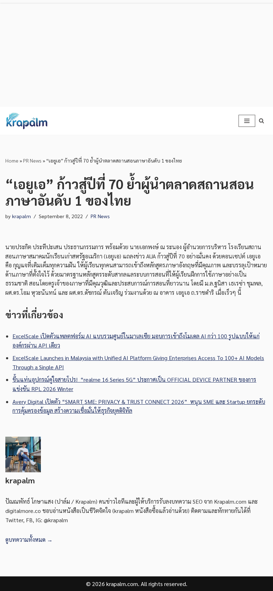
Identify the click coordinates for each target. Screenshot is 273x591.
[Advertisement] (136, 53)
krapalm (21, 216)
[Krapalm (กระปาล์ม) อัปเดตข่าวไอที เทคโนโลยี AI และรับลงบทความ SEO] (26, 121)
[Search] (261, 120)
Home (11, 160)
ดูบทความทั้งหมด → (29, 539)
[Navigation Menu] (247, 121)
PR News (32, 160)
